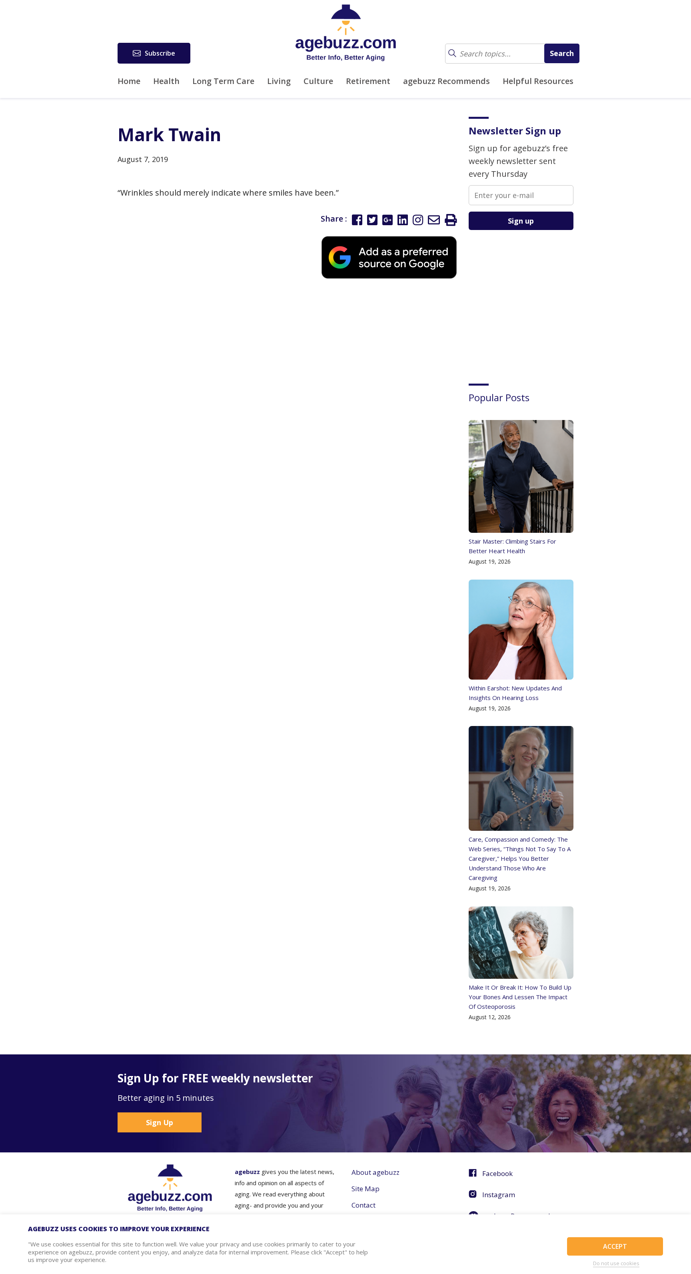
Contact (363, 1205)
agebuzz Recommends (446, 81)
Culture (318, 81)
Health (166, 81)
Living (279, 81)
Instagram (498, 1194)
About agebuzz (375, 1172)
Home (129, 81)
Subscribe (160, 53)
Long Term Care (223, 81)
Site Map (365, 1188)
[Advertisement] (529, 301)
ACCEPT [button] (615, 1246)
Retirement (368, 81)
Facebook (497, 1173)
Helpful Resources (538, 81)
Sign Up (159, 1122)
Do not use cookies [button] (616, 1263)
